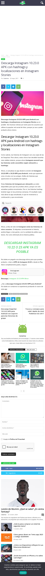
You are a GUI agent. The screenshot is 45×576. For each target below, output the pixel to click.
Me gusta (39, 468)
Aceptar (23, 573)
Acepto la (14, 439)
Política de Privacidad (17, 439)
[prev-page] (21, 391)
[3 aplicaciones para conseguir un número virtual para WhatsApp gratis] (8, 374)
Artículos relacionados (16, 349)
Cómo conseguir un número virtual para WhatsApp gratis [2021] (22, 382)
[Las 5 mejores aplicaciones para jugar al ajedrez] (8, 358)
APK (10, 294)
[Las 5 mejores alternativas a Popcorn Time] (37, 358)
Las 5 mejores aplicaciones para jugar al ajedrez (6, 365)
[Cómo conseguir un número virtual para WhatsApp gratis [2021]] (22, 374)
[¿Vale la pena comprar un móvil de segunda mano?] (6, 527)
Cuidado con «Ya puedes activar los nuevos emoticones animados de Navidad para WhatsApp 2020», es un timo (36, 384)
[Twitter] (8, 86)
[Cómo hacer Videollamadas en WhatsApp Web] (22, 358)
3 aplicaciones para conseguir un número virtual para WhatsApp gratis (7, 382)
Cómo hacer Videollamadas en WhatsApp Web (21, 365)
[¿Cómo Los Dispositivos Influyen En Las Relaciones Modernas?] (6, 548)
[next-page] (24, 391)
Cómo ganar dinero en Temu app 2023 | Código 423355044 (28, 535)
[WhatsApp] (18, 86)
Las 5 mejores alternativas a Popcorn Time (34, 365)
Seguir (40, 473)
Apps (7, 55)
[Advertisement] (22, 29)
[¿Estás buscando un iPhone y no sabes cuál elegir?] (6, 559)
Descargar (16, 294)
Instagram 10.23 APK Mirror (19, 278)
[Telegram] (13, 86)
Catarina (6, 78)
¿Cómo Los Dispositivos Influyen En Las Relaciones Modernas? (28, 546)
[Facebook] (3, 86)
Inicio (2, 55)
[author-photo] (22, 328)
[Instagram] (4, 272)
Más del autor (31, 349)
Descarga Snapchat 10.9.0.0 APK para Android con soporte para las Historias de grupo (9, 313)
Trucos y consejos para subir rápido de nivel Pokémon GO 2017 (34, 311)
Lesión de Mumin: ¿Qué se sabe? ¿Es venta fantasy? (22, 510)
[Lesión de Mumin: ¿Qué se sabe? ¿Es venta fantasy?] (22, 493)
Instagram (14, 270)
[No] (42, 569)
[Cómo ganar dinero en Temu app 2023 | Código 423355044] (6, 537)
